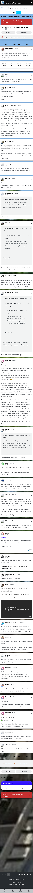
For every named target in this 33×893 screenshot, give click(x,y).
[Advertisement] (16, 816)
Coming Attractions (19, 37)
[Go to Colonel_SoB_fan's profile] (2, 574)
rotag (6, 584)
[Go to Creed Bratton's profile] (2, 49)
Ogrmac (7, 178)
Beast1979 (8, 360)
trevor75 (7, 429)
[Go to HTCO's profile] (2, 463)
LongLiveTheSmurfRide (11, 622)
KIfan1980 (8, 637)
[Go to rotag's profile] (2, 585)
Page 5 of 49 (16, 44)
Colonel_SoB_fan (9, 574)
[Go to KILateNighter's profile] (2, 164)
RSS (24, 879)
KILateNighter (9, 164)
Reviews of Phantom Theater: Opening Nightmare (14, 21)
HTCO (6, 463)
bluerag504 (8, 667)
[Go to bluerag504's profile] (2, 668)
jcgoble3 (7, 684)
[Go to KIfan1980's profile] (2, 637)
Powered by (16, 886)
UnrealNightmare (10, 480)
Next (27, 44)
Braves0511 (8, 655)
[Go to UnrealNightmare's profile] (2, 480)
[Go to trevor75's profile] (2, 430)
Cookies (17, 879)
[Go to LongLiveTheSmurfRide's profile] (2, 623)
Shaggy (6, 37)
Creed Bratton (9, 48)
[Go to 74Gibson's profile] (2, 75)
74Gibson (7, 75)
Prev (6, 44)
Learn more (3, 3)
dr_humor (8, 87)
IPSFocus (19, 882)
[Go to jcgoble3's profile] (2, 685)
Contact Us (11, 879)
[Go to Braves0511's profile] (2, 655)
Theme (13, 882)
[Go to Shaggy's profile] (2, 37)
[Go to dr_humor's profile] (2, 88)
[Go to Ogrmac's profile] (2, 179)
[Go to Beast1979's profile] (2, 361)
